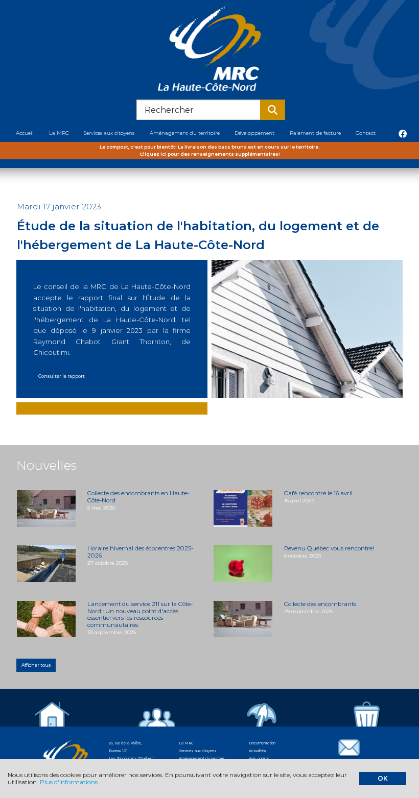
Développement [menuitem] (254, 133)
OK (383, 778)
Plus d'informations (69, 782)
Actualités (257, 750)
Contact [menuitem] (366, 133)
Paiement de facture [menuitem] (315, 133)
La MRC (186, 743)
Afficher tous (36, 665)
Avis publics (259, 758)
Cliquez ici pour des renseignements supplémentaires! (209, 154)
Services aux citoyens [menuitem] (109, 133)
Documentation (262, 743)
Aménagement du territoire (201, 758)
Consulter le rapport (61, 376)
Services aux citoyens (198, 750)
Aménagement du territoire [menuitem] (185, 133)
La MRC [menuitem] (59, 133)
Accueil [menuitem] (25, 133)
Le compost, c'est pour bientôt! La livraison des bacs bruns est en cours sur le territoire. (209, 147)
